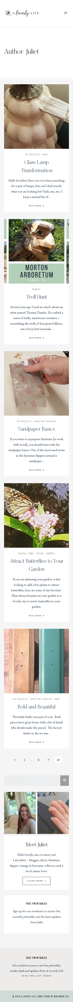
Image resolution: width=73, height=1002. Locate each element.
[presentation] (36, 116)
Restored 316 (61, 996)
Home (45, 154)
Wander (36, 289)
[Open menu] (65, 12)
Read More (36, 206)
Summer (50, 553)
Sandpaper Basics (36, 429)
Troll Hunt (36, 297)
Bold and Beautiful (36, 707)
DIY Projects (32, 154)
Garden (22, 553)
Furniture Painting (45, 421)
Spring (40, 553)
